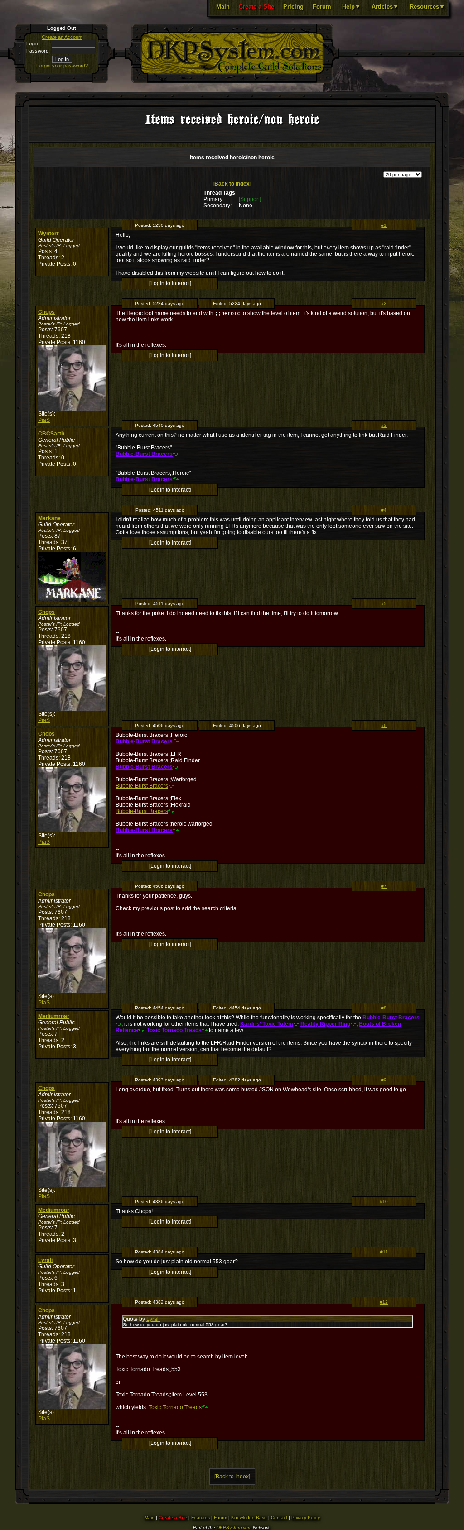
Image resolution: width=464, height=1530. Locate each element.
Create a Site (256, 6)
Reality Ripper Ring (325, 1024)
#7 (384, 886)
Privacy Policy (305, 1517)
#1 (384, 225)
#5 (384, 603)
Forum (322, 6)
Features (200, 1517)
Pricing (293, 6)
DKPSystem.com (234, 1527)
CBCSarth (51, 433)
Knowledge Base (249, 1517)
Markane (49, 518)
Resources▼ (427, 6)
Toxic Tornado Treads (174, 1030)
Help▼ (351, 6)
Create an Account (62, 37)
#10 (384, 1201)
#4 (384, 509)
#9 (384, 1079)
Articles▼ (385, 6)
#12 (384, 1302)
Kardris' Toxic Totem (266, 1024)
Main (223, 6)
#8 (384, 1007)
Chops (46, 312)
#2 (384, 303)
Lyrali (45, 1260)
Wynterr (48, 233)
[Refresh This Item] (176, 454)
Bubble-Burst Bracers (144, 454)
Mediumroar (53, 1016)
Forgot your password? (62, 65)
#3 (384, 425)
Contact (279, 1517)
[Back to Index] (232, 184)
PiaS (44, 420)
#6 (384, 725)
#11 (384, 1251)
